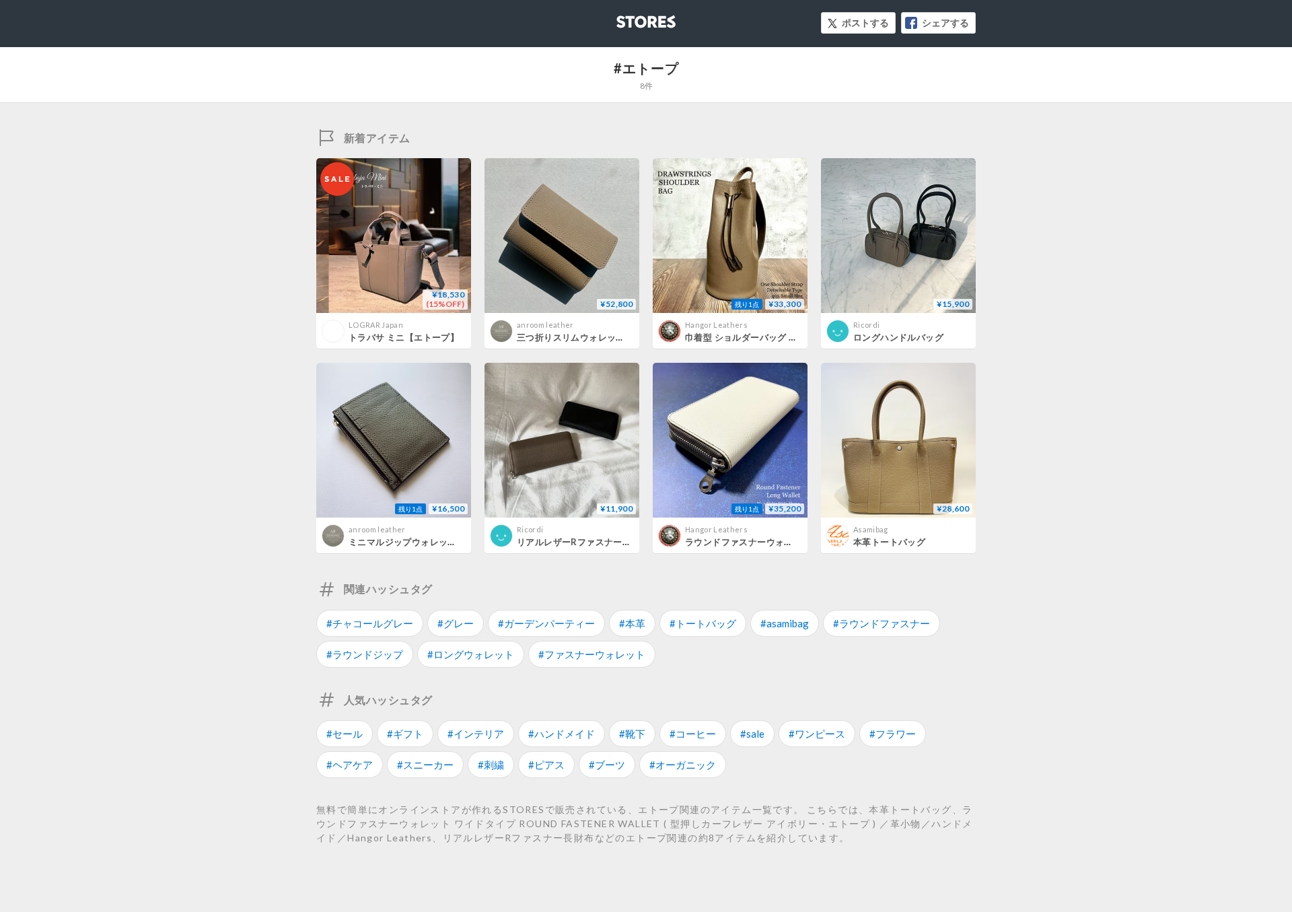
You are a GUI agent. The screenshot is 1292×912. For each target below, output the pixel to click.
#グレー (455, 623)
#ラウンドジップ (364, 654)
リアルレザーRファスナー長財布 (583, 541)
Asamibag (870, 529)
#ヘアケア (349, 765)
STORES (624, 18)
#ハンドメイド (561, 734)
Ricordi (866, 324)
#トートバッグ (703, 623)
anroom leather (545, 324)
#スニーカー (425, 765)
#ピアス (546, 765)
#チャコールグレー (369, 623)
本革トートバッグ (889, 541)
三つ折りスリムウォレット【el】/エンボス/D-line (620, 337)
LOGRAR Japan (376, 324)
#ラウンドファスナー (881, 623)
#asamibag (784, 623)
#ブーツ (607, 765)
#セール (344, 734)
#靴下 (632, 734)
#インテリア (475, 734)
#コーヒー (693, 734)
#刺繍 (491, 765)
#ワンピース (817, 734)
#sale (752, 734)
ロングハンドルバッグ (898, 337)
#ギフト (405, 734)
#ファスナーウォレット (591, 654)
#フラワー (892, 734)
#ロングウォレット (470, 654)
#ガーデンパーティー (546, 623)
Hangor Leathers (716, 324)
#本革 (632, 623)
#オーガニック (682, 765)
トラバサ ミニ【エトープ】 (404, 337)
